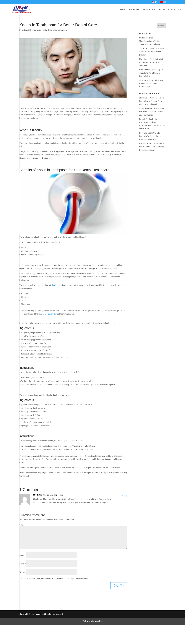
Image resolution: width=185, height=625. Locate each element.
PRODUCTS (147, 10)
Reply (124, 495)
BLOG (162, 10)
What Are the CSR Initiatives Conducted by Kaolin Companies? (151, 83)
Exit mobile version (92, 621)
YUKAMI (25, 30)
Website (22, 572)
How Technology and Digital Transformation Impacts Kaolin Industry (151, 72)
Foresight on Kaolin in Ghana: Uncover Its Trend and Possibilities (151, 111)
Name (22, 555)
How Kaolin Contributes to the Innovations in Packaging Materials (152, 62)
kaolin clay (56, 285)
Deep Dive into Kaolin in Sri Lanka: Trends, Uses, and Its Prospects (151, 136)
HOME (123, 10)
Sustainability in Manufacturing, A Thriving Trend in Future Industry (150, 41)
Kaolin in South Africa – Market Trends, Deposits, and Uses (152, 146)
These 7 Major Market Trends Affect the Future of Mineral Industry (151, 51)
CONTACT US (174, 10)
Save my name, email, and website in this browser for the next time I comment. (55, 578)
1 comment (62, 30)
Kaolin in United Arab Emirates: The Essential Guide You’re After (152, 125)
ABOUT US (134, 10)
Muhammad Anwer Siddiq (150, 97)
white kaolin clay (50, 313)
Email (22, 563)
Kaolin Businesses (49, 30)
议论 (22, 524)
